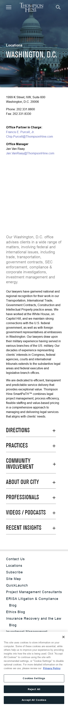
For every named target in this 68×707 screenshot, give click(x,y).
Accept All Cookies (34, 700)
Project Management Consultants (34, 592)
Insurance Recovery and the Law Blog (33, 621)
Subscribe (14, 572)
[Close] (63, 637)
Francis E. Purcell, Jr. (20, 132)
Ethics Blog (15, 612)
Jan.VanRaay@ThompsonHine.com (30, 153)
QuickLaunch (17, 585)
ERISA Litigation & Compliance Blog (32, 602)
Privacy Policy (51, 668)
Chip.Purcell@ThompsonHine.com (29, 136)
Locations (14, 566)
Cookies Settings (34, 678)
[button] (8, 7)
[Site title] (31, 7)
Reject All (34, 689)
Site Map (13, 579)
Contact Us (15, 559)
